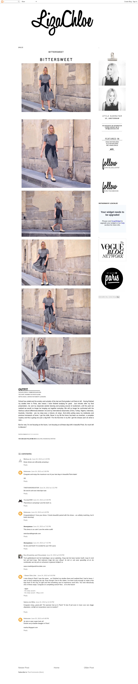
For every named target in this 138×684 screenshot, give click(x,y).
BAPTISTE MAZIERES (33, 434)
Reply (25, 465)
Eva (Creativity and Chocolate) (35, 555)
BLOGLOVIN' (39, 439)
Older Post (89, 668)
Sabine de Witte (29, 602)
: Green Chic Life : (30, 575)
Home (56, 668)
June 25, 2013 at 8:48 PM (40, 618)
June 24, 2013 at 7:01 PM (42, 526)
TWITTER (53, 439)
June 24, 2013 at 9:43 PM (46, 575)
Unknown (27, 471)
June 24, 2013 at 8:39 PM (55, 555)
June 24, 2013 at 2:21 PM (48, 488)
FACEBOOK (46, 439)
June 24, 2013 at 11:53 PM (45, 602)
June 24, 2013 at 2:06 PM (40, 471)
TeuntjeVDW (28, 500)
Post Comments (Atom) (36, 672)
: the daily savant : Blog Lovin (34, 593)
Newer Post (23, 668)
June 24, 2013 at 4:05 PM (42, 500)
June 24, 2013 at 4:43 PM (40, 512)
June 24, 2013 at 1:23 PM (41, 459)
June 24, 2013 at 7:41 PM (42, 543)
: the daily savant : (30, 591)
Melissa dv (27, 459)
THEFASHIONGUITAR (31, 488)
